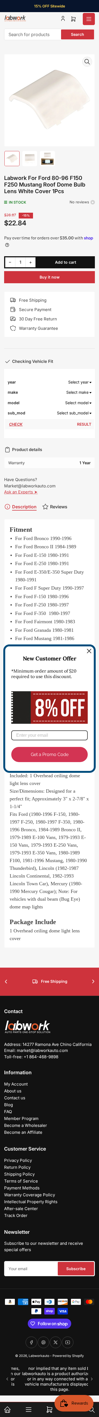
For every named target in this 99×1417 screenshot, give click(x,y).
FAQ (8, 1111)
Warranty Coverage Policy (29, 1194)
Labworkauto (39, 1356)
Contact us (14, 1097)
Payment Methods (22, 1188)
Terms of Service (21, 1181)
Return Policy (17, 1167)
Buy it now (50, 277)
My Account (16, 1084)
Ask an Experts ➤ (21, 492)
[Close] (89, 650)
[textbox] (58, 382)
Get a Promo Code (49, 754)
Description (24, 506)
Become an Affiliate (23, 1132)
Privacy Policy (18, 1160)
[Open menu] (89, 19)
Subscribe (76, 1268)
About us (12, 1091)
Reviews (58, 506)
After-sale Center (21, 1208)
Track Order (16, 1215)
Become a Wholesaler (25, 1125)
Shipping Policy (19, 1174)
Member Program (21, 1118)
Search (77, 34)
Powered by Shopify (68, 1356)
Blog (8, 1104)
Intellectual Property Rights (30, 1201)
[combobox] (49, 34)
